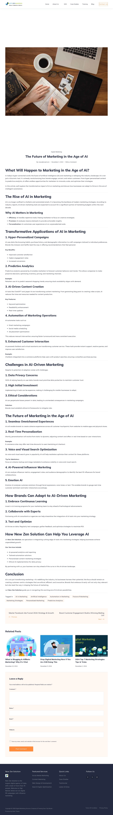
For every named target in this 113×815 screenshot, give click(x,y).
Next (100, 619)
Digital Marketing (56, 152)
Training (85, 4)
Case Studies (74, 4)
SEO (65, 4)
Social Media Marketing (40, 775)
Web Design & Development (42, 783)
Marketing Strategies (15, 601)
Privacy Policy (103, 808)
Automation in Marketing (59, 597)
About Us (56, 4)
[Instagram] (97, 777)
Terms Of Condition (91, 808)
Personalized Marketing (35, 601)
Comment (12, 689)
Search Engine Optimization (42, 787)
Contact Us (103, 4)
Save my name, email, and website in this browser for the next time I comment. (34, 741)
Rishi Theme (16, 811)
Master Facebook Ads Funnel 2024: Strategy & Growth (31, 613)
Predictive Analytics (55, 601)
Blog (92, 4)
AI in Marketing (21, 597)
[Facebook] (87, 777)
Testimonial (63, 783)
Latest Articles (64, 787)
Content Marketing (38, 779)
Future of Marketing (80, 597)
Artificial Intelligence (39, 597)
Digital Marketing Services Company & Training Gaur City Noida (34, 808)
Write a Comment (71, 162)
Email (11, 719)
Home (47, 4)
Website (11, 730)
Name (11, 708)
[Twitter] (92, 777)
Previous (14, 617)
